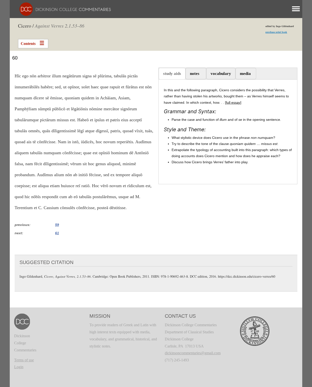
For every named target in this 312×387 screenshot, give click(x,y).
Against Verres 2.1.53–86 (59, 25)
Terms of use (24, 360)
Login (18, 367)
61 (57, 233)
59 (57, 225)
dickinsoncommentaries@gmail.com (193, 353)
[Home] (63, 9)
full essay (233, 102)
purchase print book (276, 32)
